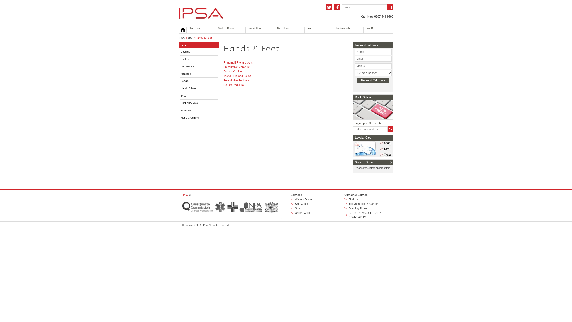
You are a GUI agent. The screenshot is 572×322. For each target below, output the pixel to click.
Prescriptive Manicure (236, 67)
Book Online (363, 97)
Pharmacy (194, 28)
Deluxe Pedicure (233, 85)
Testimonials (343, 28)
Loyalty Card (363, 137)
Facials (185, 81)
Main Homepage (183, 30)
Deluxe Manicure (233, 71)
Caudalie (185, 51)
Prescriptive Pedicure (236, 80)
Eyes (183, 95)
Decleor (185, 59)
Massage (186, 73)
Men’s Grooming (190, 117)
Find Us (370, 28)
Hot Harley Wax (189, 103)
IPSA (182, 37)
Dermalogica (187, 66)
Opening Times (358, 208)
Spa (309, 28)
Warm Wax (187, 110)
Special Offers (364, 162)
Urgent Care (254, 28)
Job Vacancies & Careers (364, 203)
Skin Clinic (283, 28)
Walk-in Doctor (226, 28)
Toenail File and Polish (237, 76)
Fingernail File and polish (238, 62)
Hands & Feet (188, 88)
